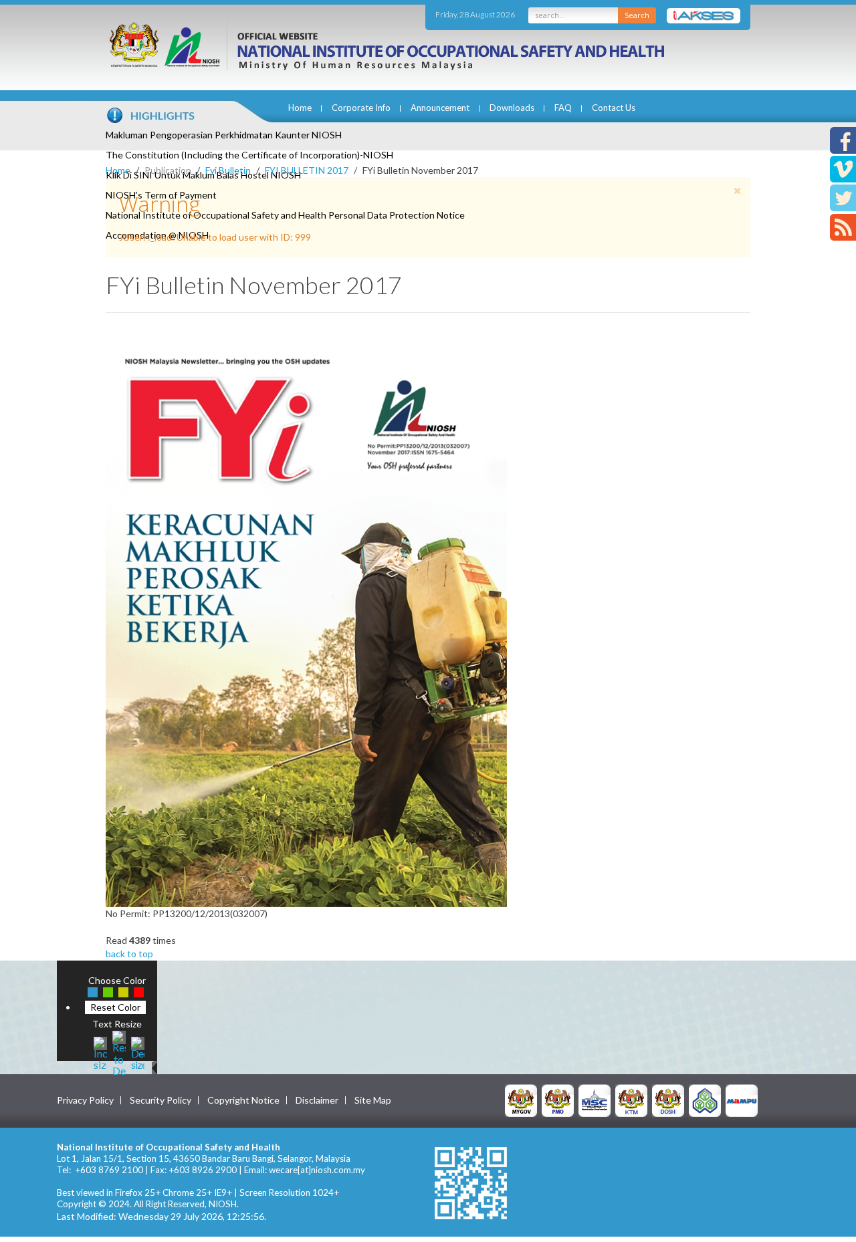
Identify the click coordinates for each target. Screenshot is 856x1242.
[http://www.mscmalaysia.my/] (594, 1100)
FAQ (563, 107)
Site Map (372, 1100)
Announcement (440, 107)
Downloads (512, 107)
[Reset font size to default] (119, 1051)
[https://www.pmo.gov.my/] (558, 1100)
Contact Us (613, 107)
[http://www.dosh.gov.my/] (668, 1100)
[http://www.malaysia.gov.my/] (521, 1100)
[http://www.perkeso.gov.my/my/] (705, 1100)
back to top (129, 953)
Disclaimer (317, 1100)
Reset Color (115, 1007)
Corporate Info (361, 107)
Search (637, 15)
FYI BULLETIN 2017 (306, 170)
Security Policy (160, 1100)
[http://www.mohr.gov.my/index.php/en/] (631, 1100)
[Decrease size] (137, 1051)
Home (300, 107)
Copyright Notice (243, 1100)
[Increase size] (100, 1051)
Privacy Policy (85, 1100)
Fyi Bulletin (228, 170)
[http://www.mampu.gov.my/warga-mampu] (742, 1100)
